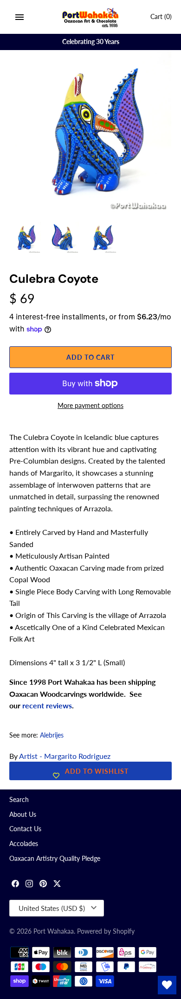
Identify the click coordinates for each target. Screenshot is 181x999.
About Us (22, 814)
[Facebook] (15, 884)
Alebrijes (52, 735)
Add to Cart (90, 357)
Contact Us (25, 829)
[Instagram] (29, 884)
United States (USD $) (52, 908)
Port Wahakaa (53, 931)
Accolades (23, 843)
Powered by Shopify (106, 931)
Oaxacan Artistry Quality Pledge (54, 858)
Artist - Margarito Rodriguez (64, 755)
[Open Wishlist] (167, 985)
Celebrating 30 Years (90, 41)
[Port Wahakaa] (91, 17)
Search (19, 799)
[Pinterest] (43, 884)
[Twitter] (57, 884)
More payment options (90, 405)
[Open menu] (19, 17)
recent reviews (47, 705)
